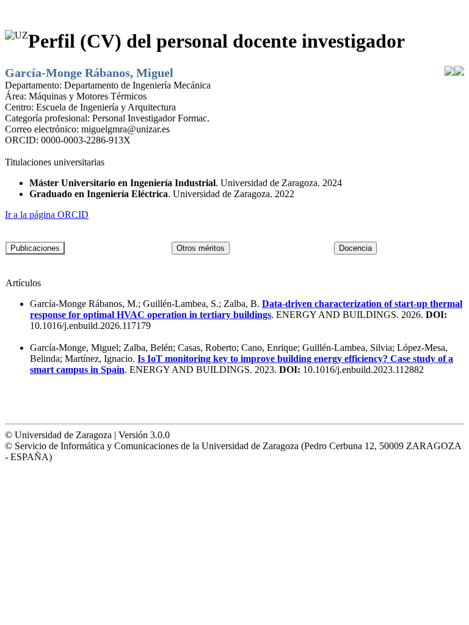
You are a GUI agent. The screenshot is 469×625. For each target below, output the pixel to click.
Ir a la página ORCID (47, 214)
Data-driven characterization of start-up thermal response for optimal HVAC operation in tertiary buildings (246, 309)
